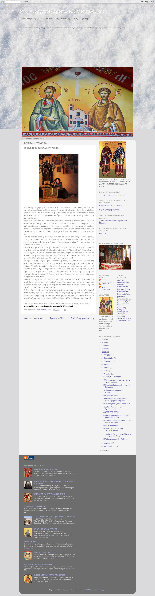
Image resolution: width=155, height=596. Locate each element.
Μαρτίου (107, 443)
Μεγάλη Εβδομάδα (110, 426)
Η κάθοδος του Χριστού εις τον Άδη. (117, 404)
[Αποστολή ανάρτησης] (65, 310)
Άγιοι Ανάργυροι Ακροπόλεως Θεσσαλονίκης (61, 11)
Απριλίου (107, 374)
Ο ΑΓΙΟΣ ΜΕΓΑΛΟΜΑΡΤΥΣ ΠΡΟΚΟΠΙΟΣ (49, 575)
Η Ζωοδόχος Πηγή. (110, 395)
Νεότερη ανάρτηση (33, 318)
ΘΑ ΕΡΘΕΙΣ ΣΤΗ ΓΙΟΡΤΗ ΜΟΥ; (46, 552)
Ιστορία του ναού (30, 542)
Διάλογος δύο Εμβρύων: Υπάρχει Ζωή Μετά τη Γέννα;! (115, 416)
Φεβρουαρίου (109, 446)
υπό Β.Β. (102, 233)
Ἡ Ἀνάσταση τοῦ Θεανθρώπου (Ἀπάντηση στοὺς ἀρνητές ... (115, 399)
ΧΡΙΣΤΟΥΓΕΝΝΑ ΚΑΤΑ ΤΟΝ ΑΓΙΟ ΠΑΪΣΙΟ (49, 494)
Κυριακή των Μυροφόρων (113, 377)
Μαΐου (106, 371)
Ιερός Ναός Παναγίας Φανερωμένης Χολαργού (122, 311)
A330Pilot (89, 590)
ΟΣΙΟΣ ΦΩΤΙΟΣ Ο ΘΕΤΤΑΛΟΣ (45, 529)
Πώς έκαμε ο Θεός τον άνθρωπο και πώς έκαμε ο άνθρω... (117, 421)
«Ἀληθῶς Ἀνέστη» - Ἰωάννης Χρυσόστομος (114, 408)
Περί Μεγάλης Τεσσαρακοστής (35, 506)
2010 (104, 450)
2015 (104, 342)
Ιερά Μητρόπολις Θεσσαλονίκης (123, 290)
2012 (104, 352)
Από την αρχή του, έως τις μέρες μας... (114, 195)
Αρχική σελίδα (57, 318)
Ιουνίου (107, 368)
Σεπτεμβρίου (109, 358)
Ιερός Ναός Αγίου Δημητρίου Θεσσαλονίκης (123, 296)
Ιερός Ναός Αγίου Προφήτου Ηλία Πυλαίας (123, 303)
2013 (104, 349)
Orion (104, 280)
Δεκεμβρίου (108, 355)
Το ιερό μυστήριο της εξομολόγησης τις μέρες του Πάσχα (117, 435)
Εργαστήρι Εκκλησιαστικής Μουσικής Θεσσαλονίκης (123, 283)
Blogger (102, 590)
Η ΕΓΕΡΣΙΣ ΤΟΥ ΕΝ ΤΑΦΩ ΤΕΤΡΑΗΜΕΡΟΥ (113, 430)
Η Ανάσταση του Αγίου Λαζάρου (115, 439)
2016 (104, 339)
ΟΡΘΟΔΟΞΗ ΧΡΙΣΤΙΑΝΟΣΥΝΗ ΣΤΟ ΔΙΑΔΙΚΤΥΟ (124, 318)
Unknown (105, 284)
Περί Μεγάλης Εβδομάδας (109, 210)
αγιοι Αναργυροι (106, 288)
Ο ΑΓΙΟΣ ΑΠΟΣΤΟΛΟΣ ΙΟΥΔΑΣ (46, 469)
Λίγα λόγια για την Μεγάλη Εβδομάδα (38, 564)
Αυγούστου (108, 361)
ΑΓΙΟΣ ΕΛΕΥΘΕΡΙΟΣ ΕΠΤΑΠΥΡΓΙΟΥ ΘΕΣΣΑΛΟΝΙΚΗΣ (54, 517)
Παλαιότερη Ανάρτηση (82, 318)
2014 (104, 346)
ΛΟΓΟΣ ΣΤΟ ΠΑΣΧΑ (111, 412)
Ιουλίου (107, 364)
